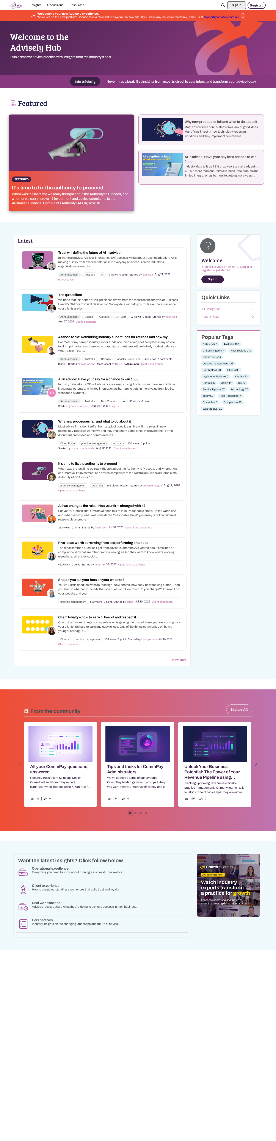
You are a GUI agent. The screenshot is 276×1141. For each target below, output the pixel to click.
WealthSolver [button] (212, 408)
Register (256, 5)
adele (130, 601)
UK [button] (241, 382)
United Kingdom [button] (213, 350)
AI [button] (102, 274)
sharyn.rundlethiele (82, 448)
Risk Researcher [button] (231, 395)
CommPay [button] (210, 402)
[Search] (223, 5)
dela (97, 564)
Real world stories (152, 363)
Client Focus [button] (67, 443)
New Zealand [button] (109, 401)
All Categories (210, 309)
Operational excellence (72, 490)
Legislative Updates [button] (215, 376)
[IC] (16, 5)
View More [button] (179, 659)
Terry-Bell (171, 316)
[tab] (130, 813)
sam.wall (148, 274)
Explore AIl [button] (239, 709)
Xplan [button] (226, 382)
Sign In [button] (212, 279)
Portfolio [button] (209, 382)
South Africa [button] (212, 370)
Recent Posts (210, 316)
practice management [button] (94, 443)
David (118, 363)
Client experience (86, 321)
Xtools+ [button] (241, 376)
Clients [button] (89, 316)
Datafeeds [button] (210, 344)
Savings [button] (106, 359)
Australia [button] (90, 274)
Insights (114, 406)
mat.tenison (88, 363)
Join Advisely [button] (85, 81)
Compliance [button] (233, 402)
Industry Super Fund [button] (129, 359)
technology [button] (239, 389)
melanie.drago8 (152, 485)
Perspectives (66, 279)
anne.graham (149, 639)
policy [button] (208, 395)
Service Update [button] (214, 389)
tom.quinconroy (80, 406)
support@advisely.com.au (221, 17)
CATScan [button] (121, 316)
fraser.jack (101, 527)
